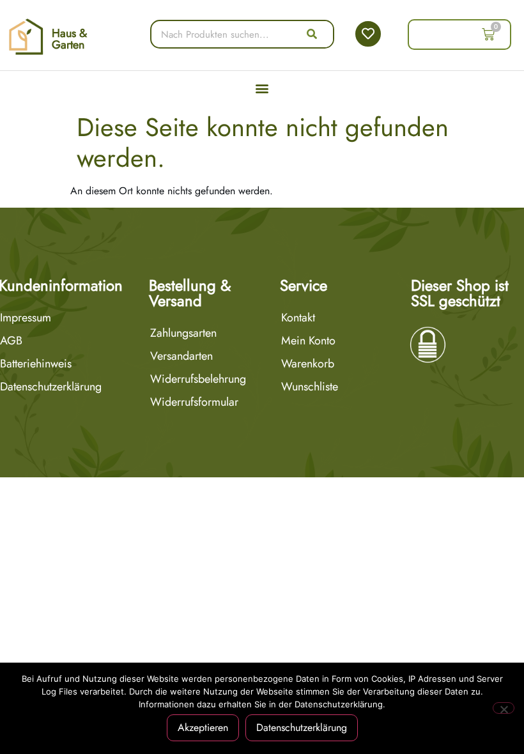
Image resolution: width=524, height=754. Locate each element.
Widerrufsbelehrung (198, 379)
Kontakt (298, 317)
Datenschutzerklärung (301, 727)
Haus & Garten (69, 39)
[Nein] (503, 708)
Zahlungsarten (183, 333)
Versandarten (181, 356)
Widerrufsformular (194, 402)
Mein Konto (308, 340)
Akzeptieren (203, 727)
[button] (262, 88)
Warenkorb (307, 363)
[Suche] (312, 34)
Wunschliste (309, 386)
